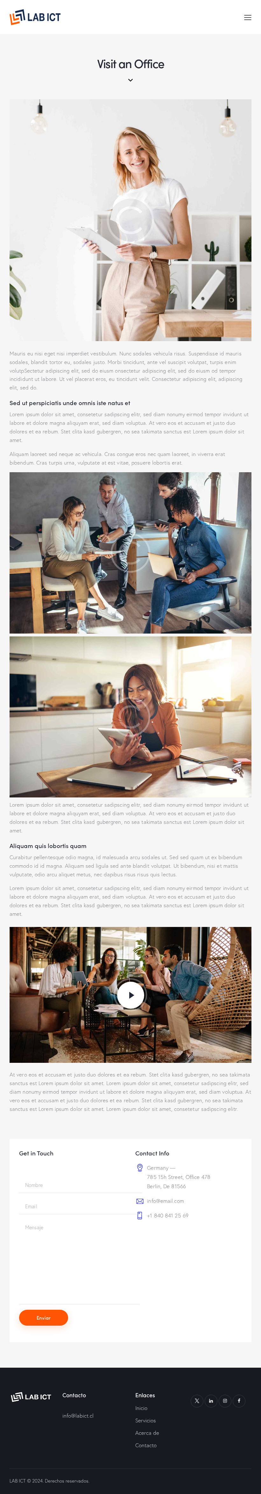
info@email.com (165, 1200)
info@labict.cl (78, 1415)
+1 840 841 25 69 (167, 1215)
